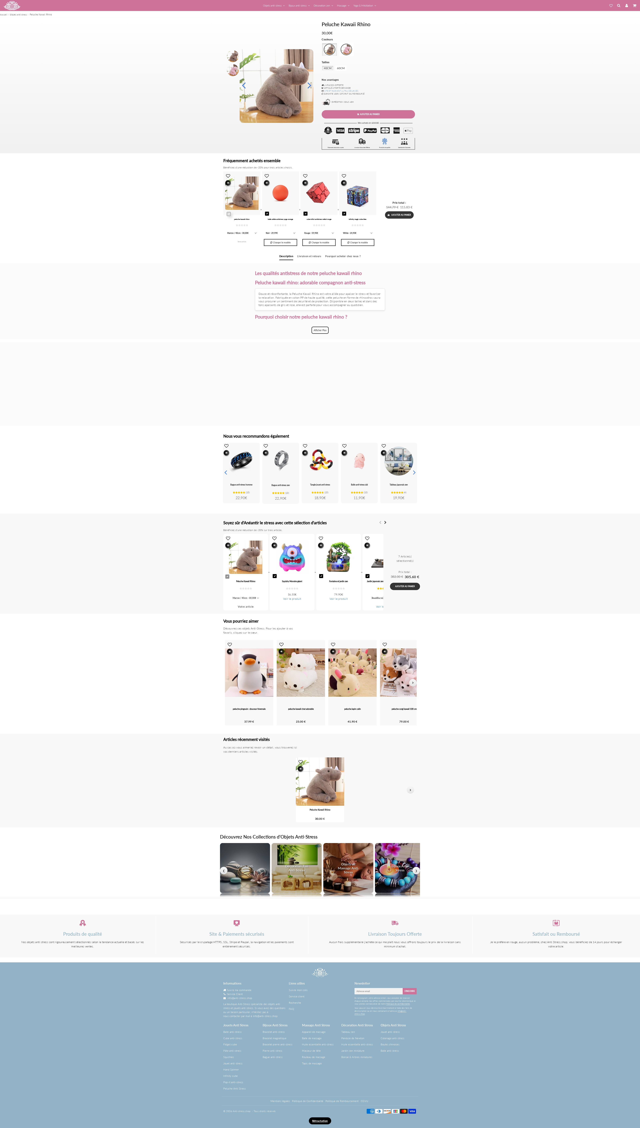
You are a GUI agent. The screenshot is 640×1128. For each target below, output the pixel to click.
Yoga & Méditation (363, 5)
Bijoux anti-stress (298, 5)
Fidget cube (230, 1044)
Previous (244, 85)
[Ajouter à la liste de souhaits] (226, 445)
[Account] (626, 5)
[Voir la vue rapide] (226, 453)
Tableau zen (348, 1031)
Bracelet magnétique (274, 1038)
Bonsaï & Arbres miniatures (356, 1057)
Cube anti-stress (232, 1038)
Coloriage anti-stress (392, 1038)
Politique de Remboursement (342, 1101)
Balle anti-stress (232, 1031)
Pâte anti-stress (232, 1050)
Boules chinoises (390, 1044)
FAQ (291, 1008)
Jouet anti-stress (232, 1063)
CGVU (364, 1101)
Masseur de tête (311, 1050)
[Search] (618, 5)
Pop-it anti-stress (233, 1082)
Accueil (3, 14)
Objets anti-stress (272, 5)
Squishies (228, 1057)
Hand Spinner (231, 1069)
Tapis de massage (312, 1063)
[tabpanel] (233, 56)
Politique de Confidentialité (307, 1101)
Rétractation (320, 1120)
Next (309, 85)
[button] (229, 790)
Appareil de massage (314, 1031)
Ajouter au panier (401, 215)
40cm (328, 68)
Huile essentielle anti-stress (318, 1044)
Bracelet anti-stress (274, 1031)
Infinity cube (230, 1075)
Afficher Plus (320, 330)
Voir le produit (292, 598)
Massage (341, 5)
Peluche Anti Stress (234, 1088)
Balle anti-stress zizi (359, 484)
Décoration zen (322, 5)
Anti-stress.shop (242, 1111)
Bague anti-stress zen (281, 485)
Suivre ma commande (239, 990)
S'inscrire (409, 991)
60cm (341, 68)
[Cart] (634, 5)
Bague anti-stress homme (241, 484)
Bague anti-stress (272, 1057)
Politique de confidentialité (398, 1004)
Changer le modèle (282, 242)
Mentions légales (280, 1101)
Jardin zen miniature (352, 1050)
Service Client (235, 994)
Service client (296, 996)
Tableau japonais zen (399, 484)
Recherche (295, 1002)
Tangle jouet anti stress (320, 484)
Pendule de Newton (352, 1038)
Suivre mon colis (298, 990)
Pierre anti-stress (272, 1050)
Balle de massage (312, 1038)
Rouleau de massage (313, 1057)
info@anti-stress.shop (240, 998)
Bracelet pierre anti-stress (277, 1044)
